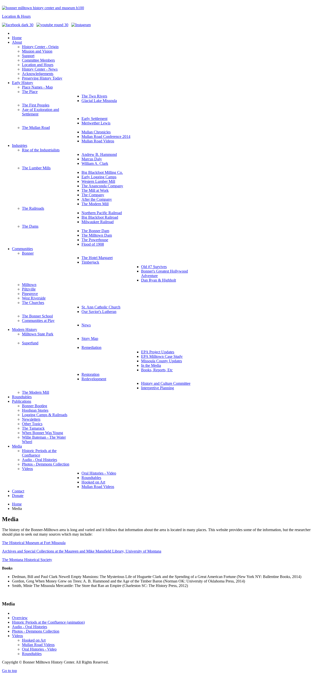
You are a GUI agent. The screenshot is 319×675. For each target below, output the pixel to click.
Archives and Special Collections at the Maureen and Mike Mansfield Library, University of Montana (81, 551)
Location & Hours (16, 16)
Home (17, 504)
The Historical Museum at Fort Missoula (34, 543)
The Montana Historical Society (27, 560)
